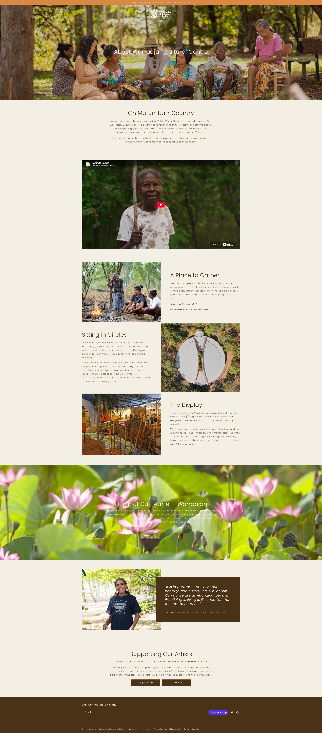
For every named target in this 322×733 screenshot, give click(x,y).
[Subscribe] (126, 712)
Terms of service (160, 729)
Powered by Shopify (117, 729)
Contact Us (176, 682)
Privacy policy (146, 729)
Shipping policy (175, 729)
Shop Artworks (145, 682)
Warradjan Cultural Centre (99, 729)
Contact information (192, 729)
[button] (85, 13)
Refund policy (133, 729)
